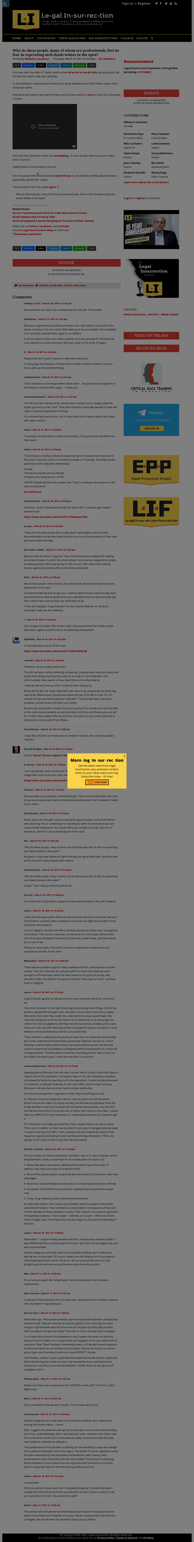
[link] (97, 756)
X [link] (124, 756)
